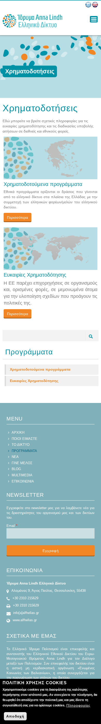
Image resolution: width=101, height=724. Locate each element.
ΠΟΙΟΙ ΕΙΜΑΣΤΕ (24, 439)
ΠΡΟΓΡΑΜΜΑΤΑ (24, 451)
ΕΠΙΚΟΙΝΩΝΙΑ (23, 481)
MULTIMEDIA (22, 475)
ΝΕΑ (15, 457)
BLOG (16, 469)
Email (11, 526)
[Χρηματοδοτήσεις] (88, 4)
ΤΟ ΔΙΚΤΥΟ (21, 445)
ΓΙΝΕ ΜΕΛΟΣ (22, 463)
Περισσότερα (17, 217)
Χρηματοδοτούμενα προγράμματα (43, 184)
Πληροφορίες (78, 705)
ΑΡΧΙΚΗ (18, 432)
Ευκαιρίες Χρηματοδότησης (35, 275)
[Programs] (95, 4)
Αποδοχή (15, 716)
